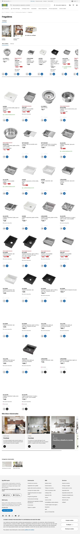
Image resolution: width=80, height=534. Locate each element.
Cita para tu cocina (39, 1)
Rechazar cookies (69, 528)
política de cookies (29, 529)
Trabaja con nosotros (49, 488)
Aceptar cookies (69, 520)
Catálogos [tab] (4, 20)
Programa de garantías (32, 496)
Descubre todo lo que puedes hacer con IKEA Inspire (11, 490)
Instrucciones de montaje (33, 499)
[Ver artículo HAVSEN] (43, 52)
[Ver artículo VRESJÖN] (19, 52)
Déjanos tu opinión (32, 507)
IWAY (46, 509)
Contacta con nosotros (32, 483)
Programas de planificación (67, 495)
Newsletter (47, 507)
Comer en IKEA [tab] (62, 8)
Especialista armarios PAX (67, 492)
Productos (7, 12)
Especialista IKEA (65, 490)
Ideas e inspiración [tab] (42, 8)
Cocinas (12, 12)
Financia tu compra (66, 497)
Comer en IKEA (50, 1)
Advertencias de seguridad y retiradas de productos (35, 502)
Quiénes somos (48, 483)
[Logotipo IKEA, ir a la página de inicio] (5, 5)
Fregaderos (30, 12)
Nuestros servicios (66, 483)
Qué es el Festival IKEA (49, 511)
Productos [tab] (6, 8)
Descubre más (5, 507)
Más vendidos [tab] (5, 43)
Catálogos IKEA (48, 492)
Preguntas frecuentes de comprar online (34, 493)
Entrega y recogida (66, 485)
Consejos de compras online (33, 490)
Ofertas (46, 497)
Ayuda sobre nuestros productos (34, 488)
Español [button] (75, 1)
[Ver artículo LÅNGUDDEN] (31, 52)
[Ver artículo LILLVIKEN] (7, 52)
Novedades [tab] (33, 8)
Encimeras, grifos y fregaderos (21, 12)
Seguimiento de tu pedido (33, 485)
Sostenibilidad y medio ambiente (51, 502)
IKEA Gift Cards (65, 500)
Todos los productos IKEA (50, 490)
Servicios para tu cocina (67, 488)
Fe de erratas (30, 505)
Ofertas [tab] (12, 43)
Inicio (3, 12)
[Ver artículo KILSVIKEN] (55, 52)
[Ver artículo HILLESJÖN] (66, 52)
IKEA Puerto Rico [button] (7, 1)
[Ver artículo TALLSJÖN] (49, 314)
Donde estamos (48, 485)
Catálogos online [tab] (25, 8)
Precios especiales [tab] (53, 8)
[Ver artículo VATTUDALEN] (30, 133)
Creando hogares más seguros (51, 504)
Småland (64, 502)
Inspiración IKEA (48, 495)
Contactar (45, 1)
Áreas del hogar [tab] (16, 8)
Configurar (68, 524)
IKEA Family (33, 1)
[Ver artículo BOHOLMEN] (68, 97)
